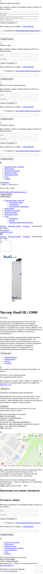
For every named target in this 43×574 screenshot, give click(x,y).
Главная (3, 226)
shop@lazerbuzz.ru (20, 192)
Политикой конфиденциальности (28, 30)
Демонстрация (9, 359)
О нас (6, 177)
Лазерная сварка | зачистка (14, 167)
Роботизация (9, 169)
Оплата (7, 361)
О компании (13, 218)
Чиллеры (26, 226)
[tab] (23, 357)
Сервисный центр (11, 175)
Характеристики (10, 357)
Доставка (7, 363)
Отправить (4, 406)
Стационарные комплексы (19, 206)
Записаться (5, 389)
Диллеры (7, 554)
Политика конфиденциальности (21, 222)
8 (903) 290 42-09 (6, 192)
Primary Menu (5, 196)
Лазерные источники (12, 171)
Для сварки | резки (16, 202)
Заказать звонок (6, 194)
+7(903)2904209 (28, 26)
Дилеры (7, 179)
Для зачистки (14, 204)
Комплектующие (10, 173)
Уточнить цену (5, 353)
